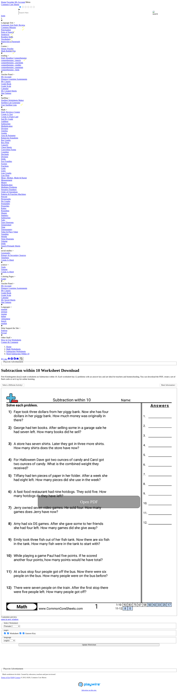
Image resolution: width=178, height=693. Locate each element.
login (3, 16)
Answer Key (30, 633)
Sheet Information (168, 385)
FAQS (12, 678)
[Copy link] (21, 359)
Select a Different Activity (12, 385)
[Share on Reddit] (14, 359)
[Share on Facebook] (9, 359)
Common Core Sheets (10, 4)
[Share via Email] (17, 359)
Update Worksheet (89, 645)
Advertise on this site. (89, 690)
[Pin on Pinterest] (12, 359)
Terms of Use (5, 678)
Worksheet (14, 633)
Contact (17, 678)
